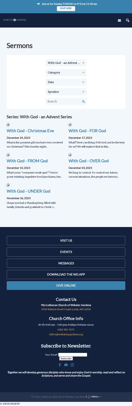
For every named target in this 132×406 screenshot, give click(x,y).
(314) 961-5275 (66, 329)
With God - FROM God (27, 160)
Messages (66, 263)
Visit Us (66, 240)
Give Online (66, 285)
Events (66, 252)
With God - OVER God (89, 160)
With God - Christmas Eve (30, 130)
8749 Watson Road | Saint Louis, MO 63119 (66, 309)
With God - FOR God (87, 130)
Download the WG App (66, 274)
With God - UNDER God (28, 190)
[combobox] (66, 62)
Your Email (51, 354)
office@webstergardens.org (66, 334)
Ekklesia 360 (94, 396)
